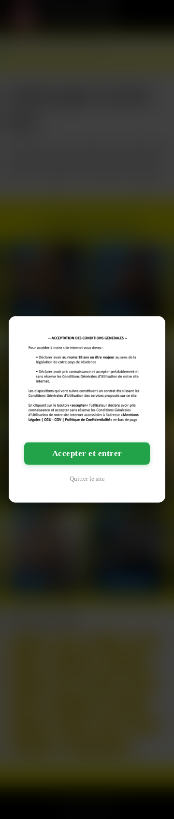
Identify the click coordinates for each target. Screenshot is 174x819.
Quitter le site (87, 478)
